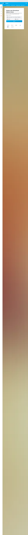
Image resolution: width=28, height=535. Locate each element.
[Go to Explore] (1, 11)
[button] (1, 3)
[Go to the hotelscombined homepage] (5, 3)
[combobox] (8, 15)
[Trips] (1, 13)
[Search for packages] (1, 10)
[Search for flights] (1, 5)
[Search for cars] (1, 8)
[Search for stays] (1, 7)
